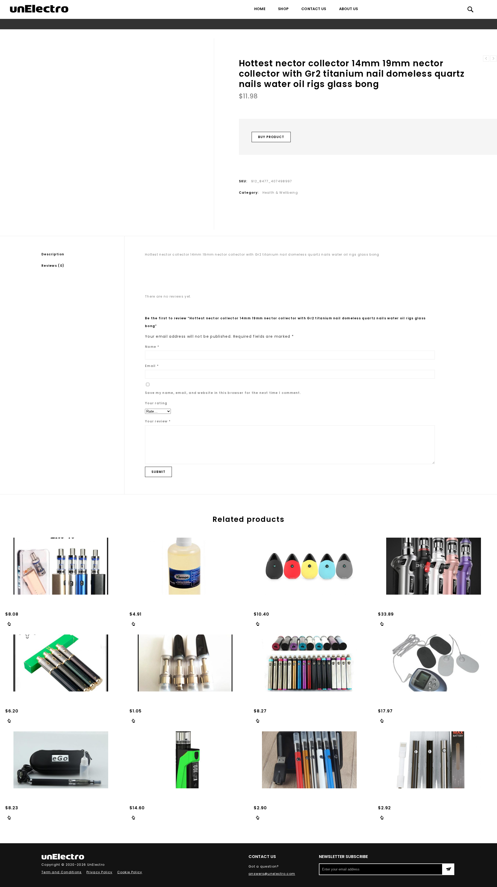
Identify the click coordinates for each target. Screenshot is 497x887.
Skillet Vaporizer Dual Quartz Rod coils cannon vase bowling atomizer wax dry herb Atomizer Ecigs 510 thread (486, 58)
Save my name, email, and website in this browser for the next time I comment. (223, 393)
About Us (348, 8)
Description (52, 254)
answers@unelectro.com (271, 873)
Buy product (271, 137)
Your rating (156, 403)
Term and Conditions (61, 872)
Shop (283, 8)
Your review (158, 421)
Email (152, 366)
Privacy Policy (99, 872)
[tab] (82, 254)
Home (259, 8)
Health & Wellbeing (143, 34)
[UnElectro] (39, 9)
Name (152, 346)
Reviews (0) (52, 265)
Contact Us (313, 8)
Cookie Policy (129, 872)
